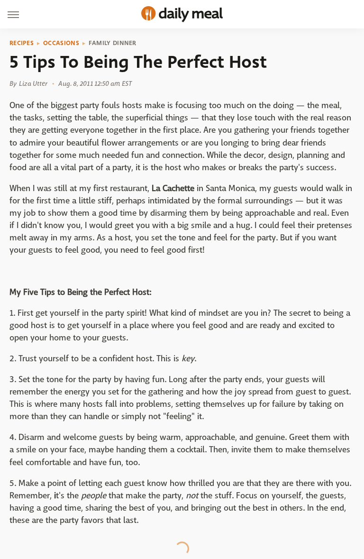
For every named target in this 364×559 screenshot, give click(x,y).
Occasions (61, 43)
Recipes (21, 43)
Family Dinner (112, 43)
